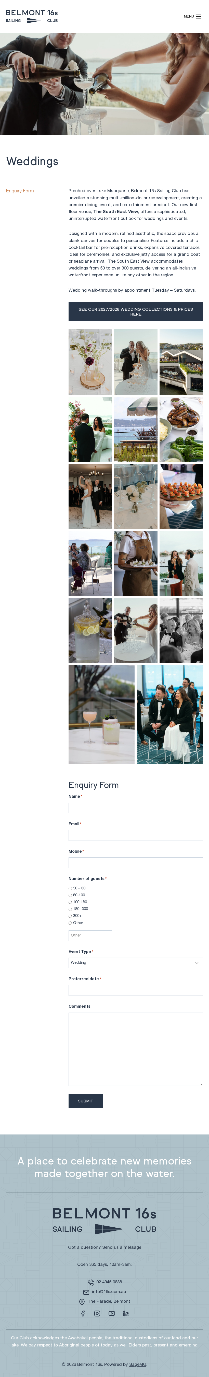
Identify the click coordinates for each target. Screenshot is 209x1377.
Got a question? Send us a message (104, 1248)
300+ (77, 916)
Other (78, 923)
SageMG (137, 1365)
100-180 (80, 902)
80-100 (79, 895)
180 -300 (80, 909)
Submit (85, 1101)
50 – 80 (79, 888)
